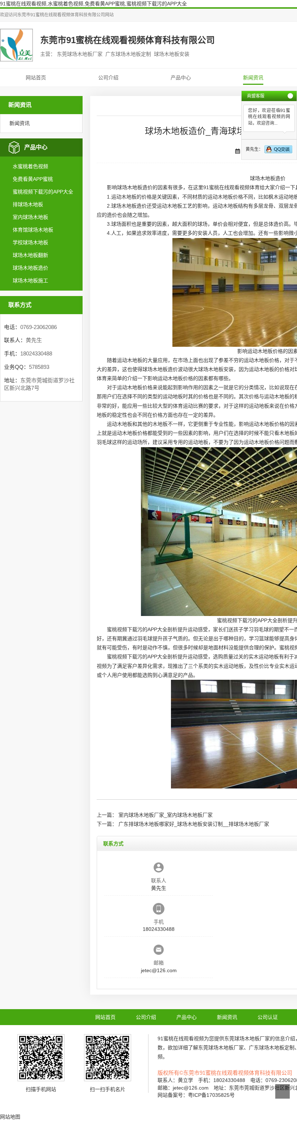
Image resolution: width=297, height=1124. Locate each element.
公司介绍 (108, 77)
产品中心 (181, 77)
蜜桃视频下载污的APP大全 (43, 192)
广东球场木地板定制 (271, 1047)
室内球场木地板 (30, 217)
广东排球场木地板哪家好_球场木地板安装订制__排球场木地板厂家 (193, 824)
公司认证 (268, 1017)
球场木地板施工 (30, 280)
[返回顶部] (282, 1091)
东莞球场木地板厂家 (247, 1038)
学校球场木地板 (30, 242)
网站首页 (36, 77)
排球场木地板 (28, 204)
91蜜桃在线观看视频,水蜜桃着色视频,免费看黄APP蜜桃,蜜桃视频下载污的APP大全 (93, 4)
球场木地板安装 (216, 369)
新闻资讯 (253, 77)
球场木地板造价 (30, 268)
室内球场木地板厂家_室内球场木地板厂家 (165, 815)
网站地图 (10, 1117)
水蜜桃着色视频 (30, 166)
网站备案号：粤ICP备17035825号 (196, 1095)
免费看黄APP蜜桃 (33, 179)
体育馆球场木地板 (33, 230)
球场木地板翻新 (30, 255)
